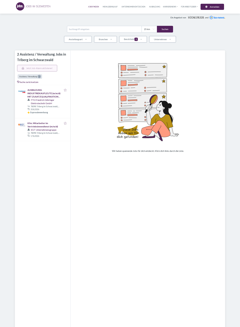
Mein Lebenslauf (110, 7)
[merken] (65, 90)
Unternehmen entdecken (133, 7)
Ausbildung (154, 7)
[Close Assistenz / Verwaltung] (39, 76)
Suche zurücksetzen (29, 82)
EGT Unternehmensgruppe (43, 129)
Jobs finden (93, 7)
